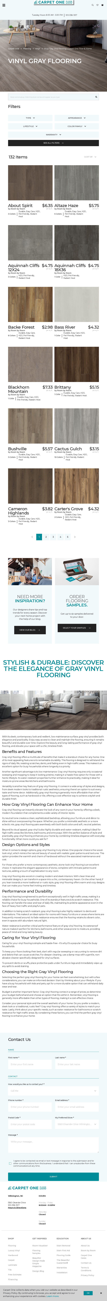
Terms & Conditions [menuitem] (86, 1269)
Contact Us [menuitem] (86, 1263)
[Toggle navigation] (3, 5)
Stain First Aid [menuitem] (63, 1250)
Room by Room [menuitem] (88, 1250)
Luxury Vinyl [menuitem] (14, 1250)
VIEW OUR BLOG (27, 630)
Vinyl (37, 49)
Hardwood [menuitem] (13, 1255)
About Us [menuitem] (85, 1245)
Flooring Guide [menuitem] (63, 1255)
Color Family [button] (75, 126)
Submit (53, 1176)
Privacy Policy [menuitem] (87, 1275)
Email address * (62, 1100)
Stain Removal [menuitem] (63, 1245)
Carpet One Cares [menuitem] (86, 1256)
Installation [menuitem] (62, 1272)
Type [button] (28, 118)
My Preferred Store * (64, 1118)
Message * (12, 1135)
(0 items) (102, 5)
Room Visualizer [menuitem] (40, 1245)
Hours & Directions (17, 1208)
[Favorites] (97, 5)
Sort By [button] (88, 157)
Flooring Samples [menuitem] (36, 1251)
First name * (13, 1058)
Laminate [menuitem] (12, 1265)
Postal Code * (14, 1118)
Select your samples (74, 628)
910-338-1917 (71, 15)
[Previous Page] (32, 537)
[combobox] (51, 97)
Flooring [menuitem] (12, 1245)
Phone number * (15, 1100)
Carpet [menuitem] (11, 1260)
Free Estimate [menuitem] (14, 1274)
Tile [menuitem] (10, 1270)
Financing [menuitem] (12, 1279)
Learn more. (52, 1296)
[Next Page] (75, 537)
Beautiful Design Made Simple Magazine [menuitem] (38, 1262)
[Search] (96, 97)
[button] (92, 5)
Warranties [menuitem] (62, 1268)
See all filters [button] (51, 143)
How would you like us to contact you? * (26, 1084)
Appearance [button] (75, 118)
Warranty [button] (51, 135)
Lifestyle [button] (28, 126)
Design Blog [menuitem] (38, 1271)
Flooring (27, 49)
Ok (88, 1293)
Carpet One (13, 49)
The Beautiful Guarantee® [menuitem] (63, 1261)
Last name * (60, 1058)
